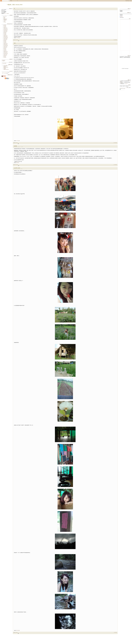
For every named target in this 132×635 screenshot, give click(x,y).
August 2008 (5, 35)
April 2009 (5, 40)
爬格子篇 (17, 162)
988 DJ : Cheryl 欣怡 (4, 73)
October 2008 (5, 36)
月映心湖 (5, 68)
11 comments (115, 39)
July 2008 (5, 34)
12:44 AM (16, 164)
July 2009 (5, 42)
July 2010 (5, 50)
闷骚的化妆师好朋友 (6, 69)
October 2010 (5, 52)
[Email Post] (65, 40)
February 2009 (5, 39)
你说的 (4, 17)
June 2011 (5, 57)
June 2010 (5, 49)
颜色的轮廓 (3, 60)
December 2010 (6, 53)
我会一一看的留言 (6, 13)
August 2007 (5, 27)
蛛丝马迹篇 (18, 630)
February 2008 (5, 31)
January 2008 (5, 30)
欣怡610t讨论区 (6, 66)
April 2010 (5, 48)
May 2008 (5, 33)
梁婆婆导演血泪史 (6, 67)
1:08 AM (16, 632)
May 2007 (5, 25)
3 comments (115, 632)
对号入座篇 (18, 37)
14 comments (115, 142)
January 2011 (5, 54)
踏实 (4, 18)
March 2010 (5, 47)
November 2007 (6, 29)
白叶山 (4, 21)
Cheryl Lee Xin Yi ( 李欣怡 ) (4, 72)
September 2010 (6, 51)
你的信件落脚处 (4, 63)
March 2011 (5, 55)
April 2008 (5, 32)
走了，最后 (5, 16)
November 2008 (6, 37)
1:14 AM (16, 142)
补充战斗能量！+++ (6, 65)
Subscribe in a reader (122, 88)
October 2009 (5, 44)
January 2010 (5, 46)
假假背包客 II (5, 19)
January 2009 (5, 38)
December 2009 (6, 45)
